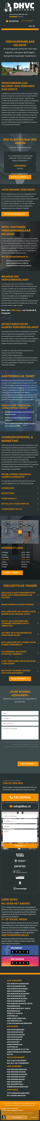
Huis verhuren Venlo (15, 1084)
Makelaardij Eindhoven (16, 1018)
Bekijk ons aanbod (19, 679)
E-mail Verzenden (27, 764)
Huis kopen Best (13, 1042)
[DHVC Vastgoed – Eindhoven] (20, 7)
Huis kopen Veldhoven (16, 1035)
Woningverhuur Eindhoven (17, 1087)
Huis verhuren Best (14, 1082)
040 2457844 (14, 21)
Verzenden (19, 846)
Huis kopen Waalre (14, 1039)
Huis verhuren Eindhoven (17, 1069)
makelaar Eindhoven (30, 1103)
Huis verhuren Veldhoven (17, 1074)
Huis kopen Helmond (15, 1032)
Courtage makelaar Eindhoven (19, 1023)
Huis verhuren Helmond (16, 1072)
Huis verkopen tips (14, 1021)
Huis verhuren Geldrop (16, 1077)
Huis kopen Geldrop (15, 1037)
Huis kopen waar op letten (18, 1049)
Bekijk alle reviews (19, 177)
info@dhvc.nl (21, 806)
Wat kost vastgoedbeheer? (18, 1063)
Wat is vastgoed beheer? (17, 1061)
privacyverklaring (21, 744)
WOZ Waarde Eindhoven (16, 1095)
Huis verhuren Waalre (16, 1079)
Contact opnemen (11, 573)
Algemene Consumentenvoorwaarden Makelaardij (19, 1105)
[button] (20, 488)
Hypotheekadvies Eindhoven (18, 1093)
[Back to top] (36, 4)
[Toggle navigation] (34, 26)
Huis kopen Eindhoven (15, 1030)
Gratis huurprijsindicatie (14, 214)
